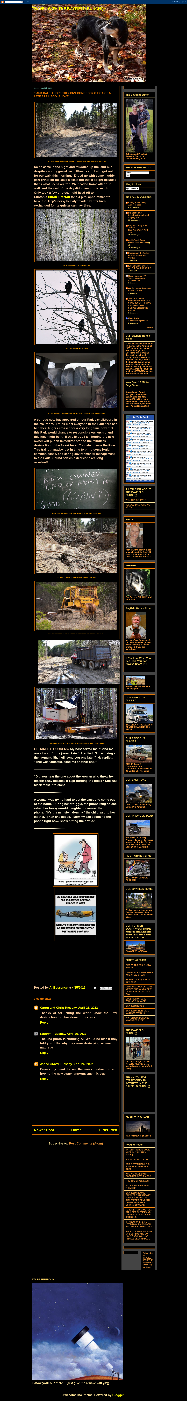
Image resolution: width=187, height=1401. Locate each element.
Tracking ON (147, 480)
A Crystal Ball (134, 280)
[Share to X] (106, 988)
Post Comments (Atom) (86, 1143)
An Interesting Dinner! (138, 321)
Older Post (108, 1130)
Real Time (139, 480)
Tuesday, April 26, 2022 (81, 1007)
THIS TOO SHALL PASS (137, 1181)
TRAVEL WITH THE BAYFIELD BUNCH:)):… (139, 441)
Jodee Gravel (49, 1064)
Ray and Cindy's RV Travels (138, 226)
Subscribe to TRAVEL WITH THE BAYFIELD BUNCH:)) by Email (148, 1260)
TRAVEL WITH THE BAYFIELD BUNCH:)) (68, 9)
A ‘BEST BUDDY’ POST (137, 1159)
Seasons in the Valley (138, 253)
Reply (44, 1022)
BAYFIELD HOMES (135, 1006)
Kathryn (46, 1033)
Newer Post (44, 1130)
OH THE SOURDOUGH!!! (139, 268)
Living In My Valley (137, 202)
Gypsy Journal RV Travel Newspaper (137, 277)
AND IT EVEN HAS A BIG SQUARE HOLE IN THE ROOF (137, 1166)
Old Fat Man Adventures (139, 288)
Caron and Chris (52, 1007)
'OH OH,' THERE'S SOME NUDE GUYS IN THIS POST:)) (138, 1152)
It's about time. (135, 213)
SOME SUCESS (135, 291)
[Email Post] (94, 987)
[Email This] (101, 988)
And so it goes (134, 205)
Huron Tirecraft (59, 197)
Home (76, 1130)
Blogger (118, 1395)
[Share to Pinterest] (111, 988)
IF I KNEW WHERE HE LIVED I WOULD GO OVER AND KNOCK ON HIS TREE (139, 1224)
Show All (150, 327)
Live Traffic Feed (140, 417)
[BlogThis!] (103, 988)
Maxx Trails (133, 318)
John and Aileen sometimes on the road (139, 299)
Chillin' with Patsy (136, 240)
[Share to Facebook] (108, 988)
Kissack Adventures (138, 266)
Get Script (132, 480)
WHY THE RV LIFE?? (136, 500)
